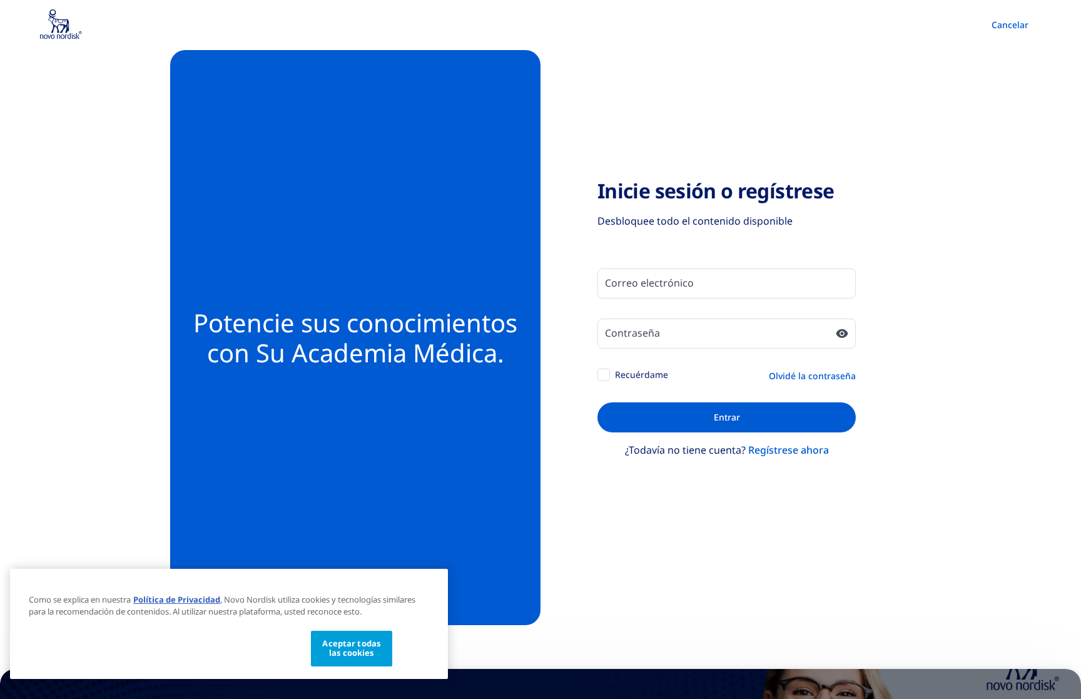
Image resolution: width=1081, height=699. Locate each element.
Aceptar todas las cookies (351, 648)
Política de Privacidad (176, 599)
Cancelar (1010, 25)
